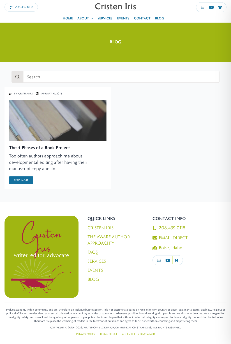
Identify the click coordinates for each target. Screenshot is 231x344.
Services (105, 18)
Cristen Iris (100, 228)
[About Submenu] (92, 19)
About (83, 18)
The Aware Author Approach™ (109, 240)
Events (123, 18)
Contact (142, 18)
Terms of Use (109, 334)
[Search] (17, 77)
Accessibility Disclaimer (138, 334)
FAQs (93, 252)
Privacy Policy (85, 334)
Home (68, 18)
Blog (159, 18)
